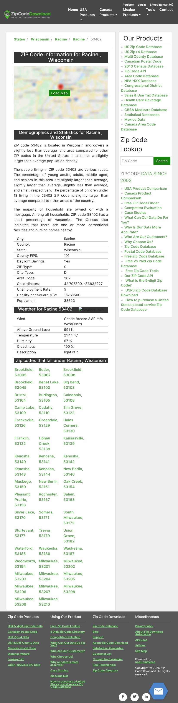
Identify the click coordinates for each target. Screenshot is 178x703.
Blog (96, 631)
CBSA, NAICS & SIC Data (24, 664)
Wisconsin (40, 39)
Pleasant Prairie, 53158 (22, 499)
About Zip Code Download (110, 642)
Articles (140, 645)
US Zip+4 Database (140, 52)
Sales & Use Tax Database (146, 95)
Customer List (102, 653)
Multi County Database (143, 56)
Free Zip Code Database (144, 256)
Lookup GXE (16, 659)
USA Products (87, 12)
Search (162, 161)
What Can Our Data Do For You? (67, 644)
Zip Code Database (140, 246)
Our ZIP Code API (138, 275)
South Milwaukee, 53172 (73, 517)
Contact (166, 9)
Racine (61, 39)
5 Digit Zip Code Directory (67, 631)
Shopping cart (161, 4)
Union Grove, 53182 (69, 535)
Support (98, 637)
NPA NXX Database (140, 81)
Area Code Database (141, 76)
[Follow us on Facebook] (123, 696)
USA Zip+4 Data (18, 637)
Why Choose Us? (138, 242)
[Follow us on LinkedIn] (146, 696)
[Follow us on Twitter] (134, 696)
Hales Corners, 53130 (71, 425)
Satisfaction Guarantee (108, 648)
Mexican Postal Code (22, 648)
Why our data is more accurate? (64, 663)
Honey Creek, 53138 (45, 443)
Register (128, 4)
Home (73, 9)
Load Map (59, 93)
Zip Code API (135, 71)
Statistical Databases (142, 115)
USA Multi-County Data (23, 642)
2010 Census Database (143, 66)
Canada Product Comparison (136, 195)
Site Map (141, 651)
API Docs (141, 640)
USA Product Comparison (145, 188)
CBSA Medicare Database (145, 110)
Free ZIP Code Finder (141, 203)
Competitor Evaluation (143, 208)
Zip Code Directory (105, 670)
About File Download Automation (149, 633)
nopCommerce (145, 662)
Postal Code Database (142, 251)
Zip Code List (59, 675)
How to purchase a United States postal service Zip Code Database (145, 305)
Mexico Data (134, 119)
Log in (142, 4)
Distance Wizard (19, 653)
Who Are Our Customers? (145, 237)
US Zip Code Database (143, 47)
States (19, 39)
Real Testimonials (104, 664)
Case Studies (135, 212)
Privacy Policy (144, 626)
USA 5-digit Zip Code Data (25, 626)
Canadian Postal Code (142, 61)
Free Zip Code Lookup (65, 626)
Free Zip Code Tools (142, 271)
